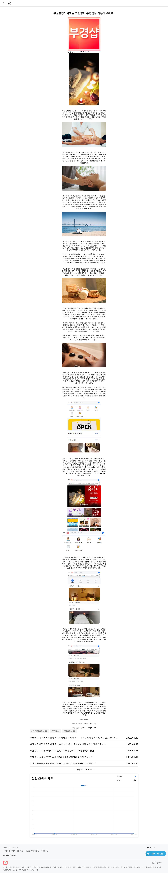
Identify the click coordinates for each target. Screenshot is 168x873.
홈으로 (6, 847)
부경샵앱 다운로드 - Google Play (84, 728)
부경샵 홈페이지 (84, 719)
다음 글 (79, 769)
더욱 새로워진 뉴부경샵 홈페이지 (84, 723)
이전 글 (88, 769)
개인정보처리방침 (32, 850)
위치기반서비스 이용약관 (13, 850)
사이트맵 (14, 847)
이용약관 (44, 850)
